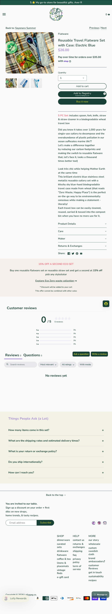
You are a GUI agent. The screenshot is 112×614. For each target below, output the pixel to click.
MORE (92, 536)
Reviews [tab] (13, 355)
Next (104, 28)
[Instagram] (105, 523)
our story (94, 540)
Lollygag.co (30, 594)
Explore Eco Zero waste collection (54, 280)
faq (74, 555)
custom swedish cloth (93, 551)
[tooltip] (104, 93)
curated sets (61, 545)
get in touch (95, 572)
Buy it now (82, 101)
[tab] (32, 355)
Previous (94, 28)
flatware (62, 555)
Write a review (99, 354)
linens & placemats (63, 564)
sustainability (96, 576)
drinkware (62, 551)
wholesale (94, 544)
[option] (11, 83)
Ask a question (81, 354)
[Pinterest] (99, 523)
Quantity (62, 72)
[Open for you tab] (106, 303)
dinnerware (63, 540)
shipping (77, 551)
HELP (76, 536)
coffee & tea (64, 559)
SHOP (60, 536)
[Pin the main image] (77, 253)
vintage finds (61, 571)
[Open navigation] (20, 14)
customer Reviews (94, 567)
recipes (93, 580)
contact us (78, 540)
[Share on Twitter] (73, 253)
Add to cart (82, 86)
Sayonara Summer (25, 28)
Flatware (63, 34)
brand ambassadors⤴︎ (97, 560)
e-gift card (63, 577)
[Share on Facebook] (69, 253)
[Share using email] (81, 253)
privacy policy (77, 560)
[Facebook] (93, 523)
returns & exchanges (79, 545)
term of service (77, 567)
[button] (82, 94)
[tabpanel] (56, 384)
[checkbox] (85, 365)
